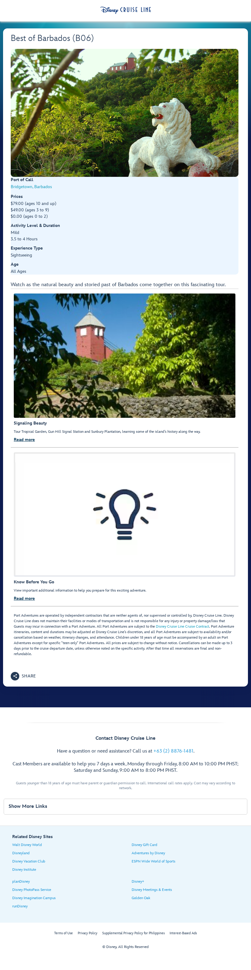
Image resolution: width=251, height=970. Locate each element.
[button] (23, 676)
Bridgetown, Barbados (31, 186)
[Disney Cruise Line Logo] (125, 10)
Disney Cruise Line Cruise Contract (182, 626)
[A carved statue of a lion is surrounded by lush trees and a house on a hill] (124, 113)
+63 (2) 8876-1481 (173, 751)
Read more (24, 439)
